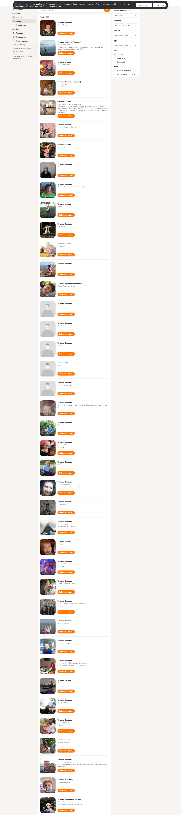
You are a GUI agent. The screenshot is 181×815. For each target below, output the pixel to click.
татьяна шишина (64, 62)
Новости (16, 51)
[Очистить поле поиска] (103, 9)
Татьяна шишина (64, 204)
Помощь (29, 48)
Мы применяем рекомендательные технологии (24, 56)
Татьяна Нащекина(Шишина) (70, 799)
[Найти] (107, 10)
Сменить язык (17, 45)
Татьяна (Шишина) (65, 779)
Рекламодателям (19, 48)
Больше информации (52, 6)
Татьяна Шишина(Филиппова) (70, 283)
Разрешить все (144, 5)
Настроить (159, 5)
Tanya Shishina (64, 363)
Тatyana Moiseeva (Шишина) (69, 42)
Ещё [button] (21, 51)
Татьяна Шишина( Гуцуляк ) (69, 82)
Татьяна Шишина (65, 22)
